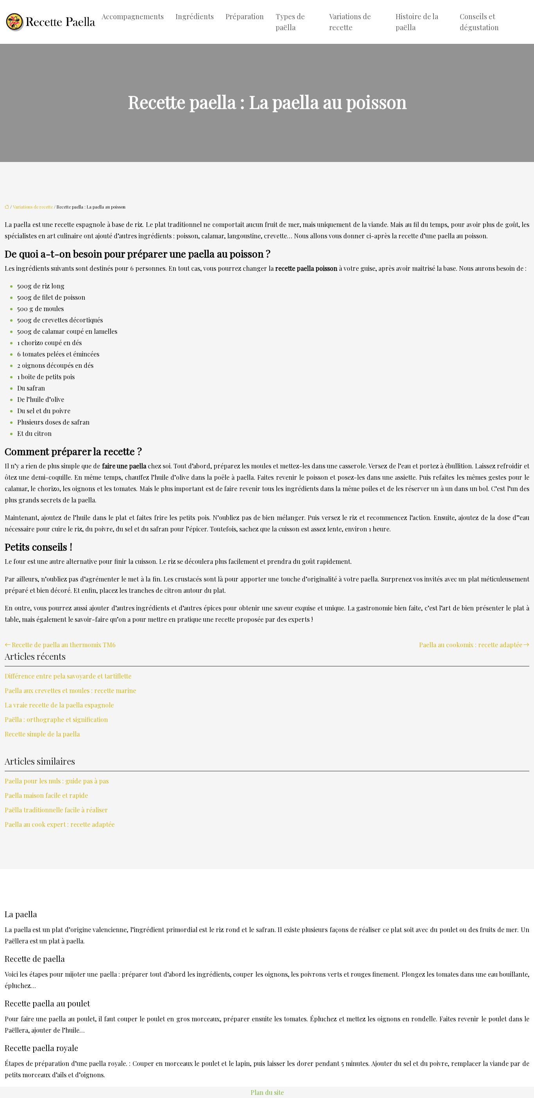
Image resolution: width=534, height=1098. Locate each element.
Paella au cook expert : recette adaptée (60, 824)
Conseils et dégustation (479, 22)
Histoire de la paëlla (417, 22)
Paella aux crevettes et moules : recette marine (70, 690)
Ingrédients (195, 16)
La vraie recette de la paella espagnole (59, 705)
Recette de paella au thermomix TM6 (64, 645)
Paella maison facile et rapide (46, 795)
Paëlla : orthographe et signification (56, 719)
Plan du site (267, 1092)
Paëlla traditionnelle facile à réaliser (56, 810)
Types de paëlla (290, 22)
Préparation (245, 16)
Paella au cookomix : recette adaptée (470, 645)
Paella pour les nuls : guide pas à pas (57, 781)
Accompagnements (133, 16)
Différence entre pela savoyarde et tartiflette (68, 676)
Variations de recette (350, 22)
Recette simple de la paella (42, 734)
